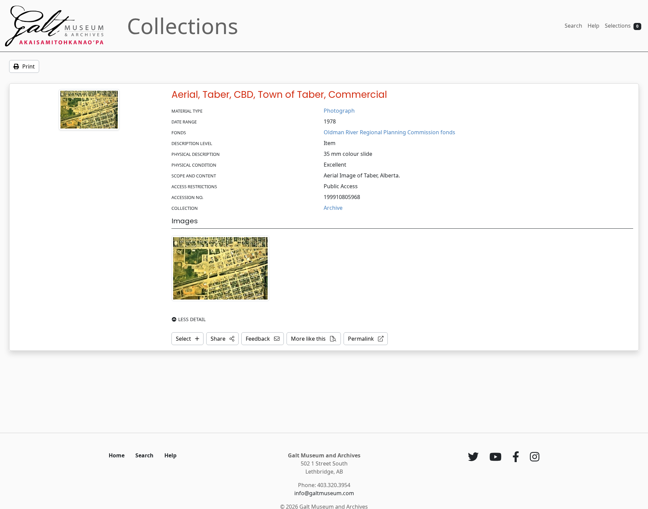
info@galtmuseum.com (324, 493)
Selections (622, 25)
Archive (333, 207)
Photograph (339, 110)
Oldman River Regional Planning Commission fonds (389, 132)
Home (117, 455)
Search (573, 25)
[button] (222, 338)
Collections (182, 25)
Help (593, 25)
